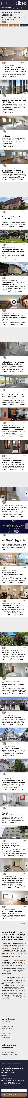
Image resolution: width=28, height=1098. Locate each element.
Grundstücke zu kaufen (10, 1054)
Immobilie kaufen (20, 960)
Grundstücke (5, 948)
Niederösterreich (8, 1026)
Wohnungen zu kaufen (9, 1052)
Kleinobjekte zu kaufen (9, 1050)
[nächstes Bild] (26, 54)
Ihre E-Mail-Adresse (5, 1087)
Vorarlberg (6, 1038)
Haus (3, 947)
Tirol (4, 1035)
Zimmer (9, 947)
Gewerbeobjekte (17, 947)
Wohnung (21, 945)
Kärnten (5, 1024)
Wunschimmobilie (13, 993)
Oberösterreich (7, 1028)
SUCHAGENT (5, 25)
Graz (3, 955)
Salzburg (5, 1031)
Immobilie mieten (19, 977)
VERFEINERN (24, 25)
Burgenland (6, 1021)
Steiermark (6, 1033)
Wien (4, 1040)
